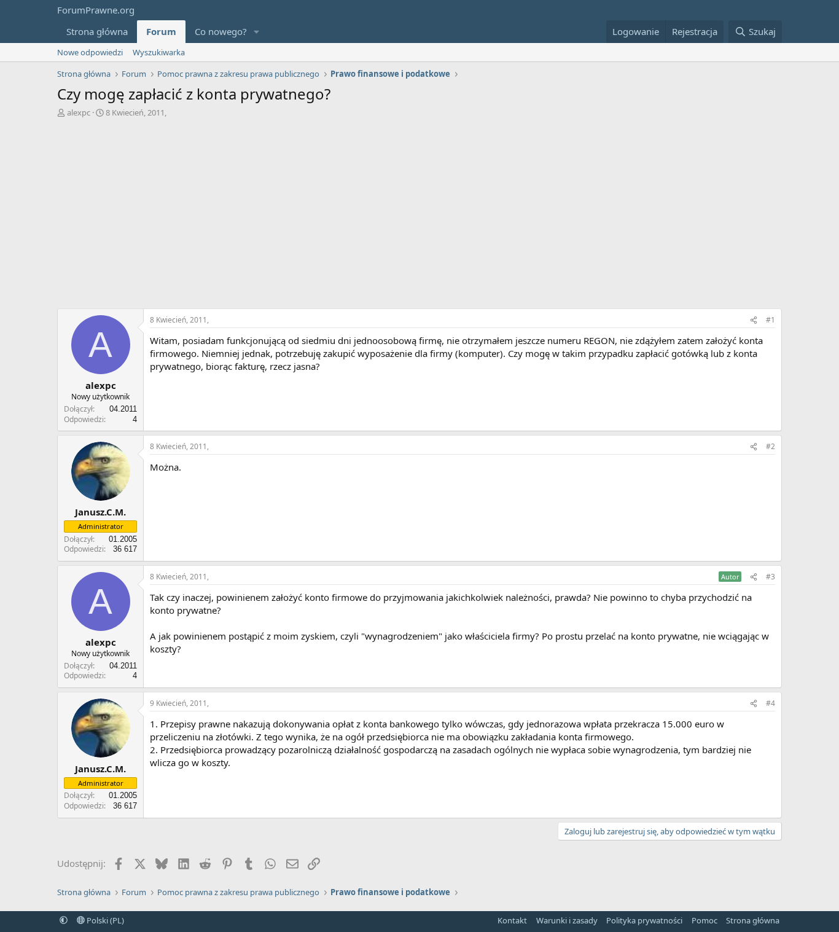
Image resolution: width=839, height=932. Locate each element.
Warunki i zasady (567, 920)
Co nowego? (221, 31)
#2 (770, 446)
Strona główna (97, 31)
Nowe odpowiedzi (90, 52)
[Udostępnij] (754, 320)
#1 (770, 320)
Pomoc (704, 920)
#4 (770, 703)
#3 (770, 576)
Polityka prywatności (644, 920)
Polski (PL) (104, 920)
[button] (256, 31)
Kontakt (512, 920)
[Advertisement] (419, 210)
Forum (161, 31)
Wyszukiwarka (159, 52)
